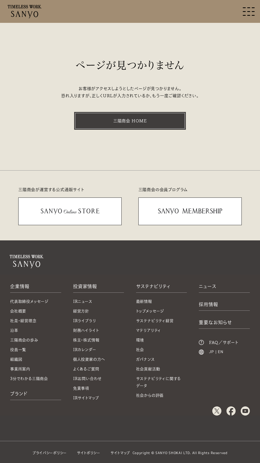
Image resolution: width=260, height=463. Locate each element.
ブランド (18, 393)
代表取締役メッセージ (29, 301)
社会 (140, 350)
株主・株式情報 (86, 340)
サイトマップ (120, 453)
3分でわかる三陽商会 (29, 379)
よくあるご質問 (86, 369)
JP (211, 352)
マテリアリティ (148, 330)
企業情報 (19, 286)
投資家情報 (85, 286)
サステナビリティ (153, 286)
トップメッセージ (150, 311)
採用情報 (208, 304)
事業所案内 (20, 369)
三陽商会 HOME (130, 121)
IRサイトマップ (86, 398)
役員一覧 (18, 350)
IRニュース (82, 301)
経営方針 (81, 311)
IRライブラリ (84, 321)
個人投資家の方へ (89, 359)
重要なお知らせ (215, 322)
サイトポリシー (88, 453)
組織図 (16, 359)
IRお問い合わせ (87, 379)
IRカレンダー (84, 350)
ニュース (207, 286)
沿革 (14, 330)
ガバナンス (145, 359)
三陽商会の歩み (24, 340)
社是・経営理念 (23, 321)
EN (220, 352)
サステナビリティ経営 (155, 321)
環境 (140, 340)
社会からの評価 (150, 395)
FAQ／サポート (223, 342)
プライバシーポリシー (49, 453)
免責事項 (81, 388)
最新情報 (144, 301)
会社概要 (18, 311)
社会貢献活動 (148, 369)
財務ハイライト (86, 330)
